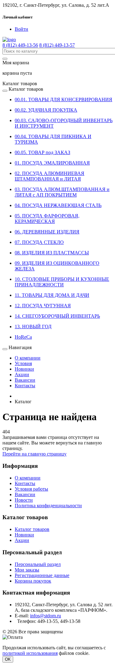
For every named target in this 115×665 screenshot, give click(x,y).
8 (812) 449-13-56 (20, 45)
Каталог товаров (32, 529)
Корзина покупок (33, 580)
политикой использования (30, 653)
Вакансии (25, 380)
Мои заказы (27, 569)
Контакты (25, 385)
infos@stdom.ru (45, 615)
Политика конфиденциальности (48, 505)
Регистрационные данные (42, 575)
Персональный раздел (38, 564)
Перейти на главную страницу (34, 453)
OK (8, 659)
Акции (22, 374)
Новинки (24, 369)
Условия (23, 363)
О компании (27, 357)
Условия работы (31, 489)
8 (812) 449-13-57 (57, 45)
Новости (24, 500)
